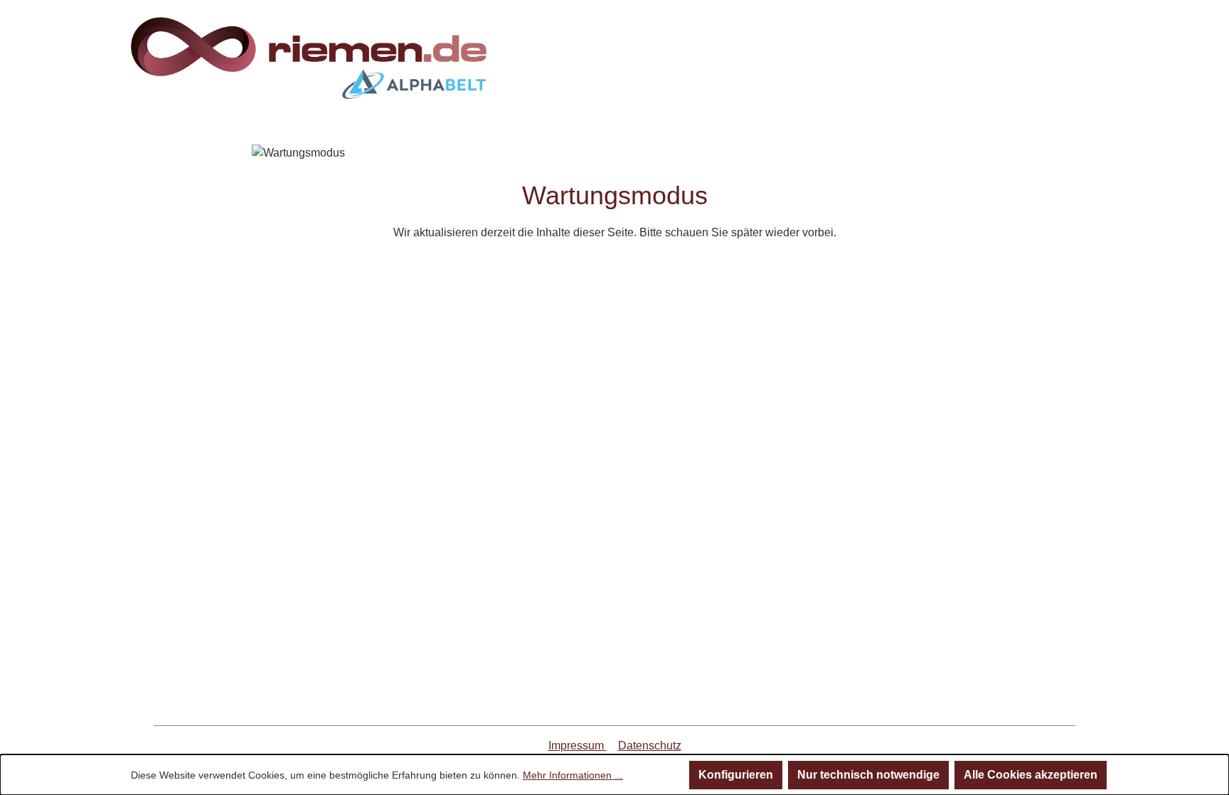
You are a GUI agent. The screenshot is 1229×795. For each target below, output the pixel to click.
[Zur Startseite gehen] (308, 58)
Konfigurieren (735, 775)
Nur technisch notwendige (868, 775)
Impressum (577, 745)
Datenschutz (649, 745)
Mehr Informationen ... (573, 775)
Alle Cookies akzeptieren (1030, 775)
